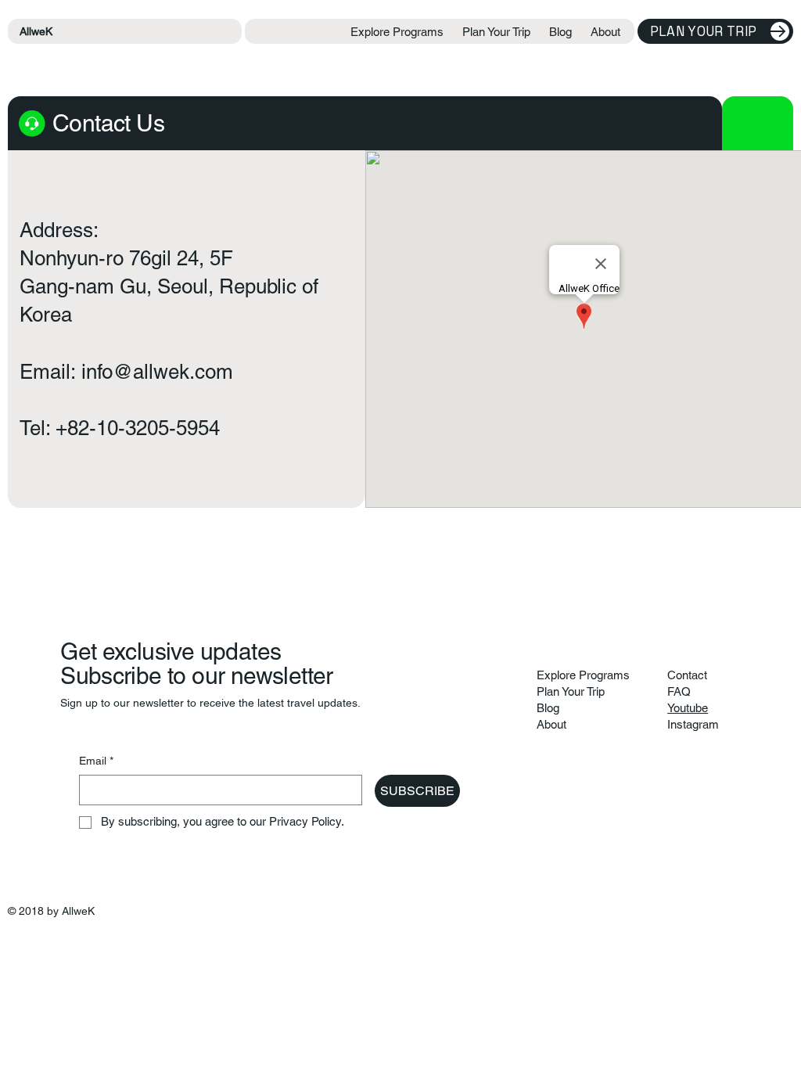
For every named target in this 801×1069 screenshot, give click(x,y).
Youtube (687, 707)
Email (96, 760)
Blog (548, 707)
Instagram (693, 724)
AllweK (36, 31)
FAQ (679, 691)
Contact (687, 675)
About (551, 724)
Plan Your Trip (571, 691)
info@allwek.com (157, 371)
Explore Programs (583, 675)
